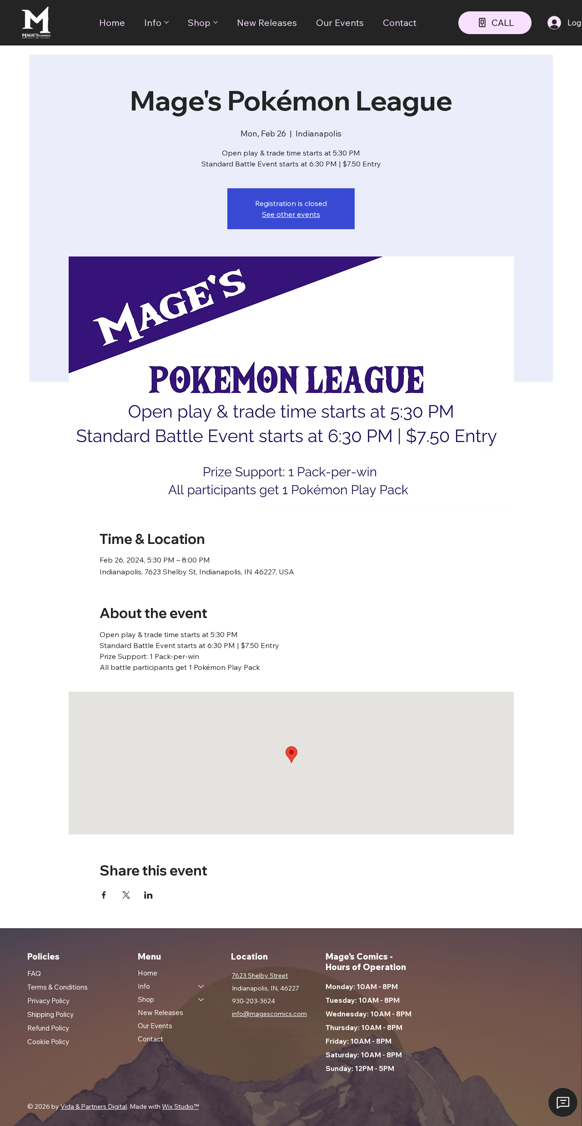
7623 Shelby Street (260, 975)
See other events (291, 214)
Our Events (155, 1025)
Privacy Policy (48, 1000)
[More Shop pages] (215, 22)
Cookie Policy (48, 1041)
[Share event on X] (126, 895)
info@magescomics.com (269, 1014)
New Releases (160, 1012)
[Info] (201, 986)
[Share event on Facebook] (104, 895)
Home (147, 973)
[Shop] (201, 999)
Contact (150, 1039)
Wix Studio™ (180, 1106)
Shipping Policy (50, 1014)
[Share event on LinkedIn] (148, 895)
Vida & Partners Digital (93, 1106)
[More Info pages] (166, 22)
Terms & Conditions (57, 987)
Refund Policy (48, 1028)
